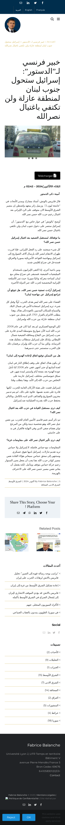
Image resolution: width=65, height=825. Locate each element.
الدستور (44, 193)
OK (29, 817)
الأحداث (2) (52, 652)
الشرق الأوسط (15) (48, 675)
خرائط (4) (53, 712)
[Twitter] (54, 632)
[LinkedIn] (49, 632)
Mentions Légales (46, 795)
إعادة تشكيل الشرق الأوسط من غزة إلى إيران (34, 585)
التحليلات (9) (51, 659)
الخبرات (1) (52, 667)
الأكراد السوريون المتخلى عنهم (42, 604)
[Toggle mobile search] (52, 19)
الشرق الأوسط (15, 481)
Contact (55, 775)
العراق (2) (53, 697)
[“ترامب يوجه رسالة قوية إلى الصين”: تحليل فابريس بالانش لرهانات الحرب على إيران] (48, 534)
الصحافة (44, 484)
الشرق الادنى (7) (49, 682)
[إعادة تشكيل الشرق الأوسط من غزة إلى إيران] (17, 534)
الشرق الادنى (54, 484)
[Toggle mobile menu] (58, 19)
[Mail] (44, 632)
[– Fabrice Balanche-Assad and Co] (32, 141)
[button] (58, 542)
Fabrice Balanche (47, 481)
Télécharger (46, 175)
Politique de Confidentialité (24, 798)
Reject (11, 817)
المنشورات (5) (50, 705)
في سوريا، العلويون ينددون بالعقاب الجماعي (35, 612)
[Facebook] (59, 632)
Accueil (51, 41)
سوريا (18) (53, 720)
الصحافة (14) (51, 690)
